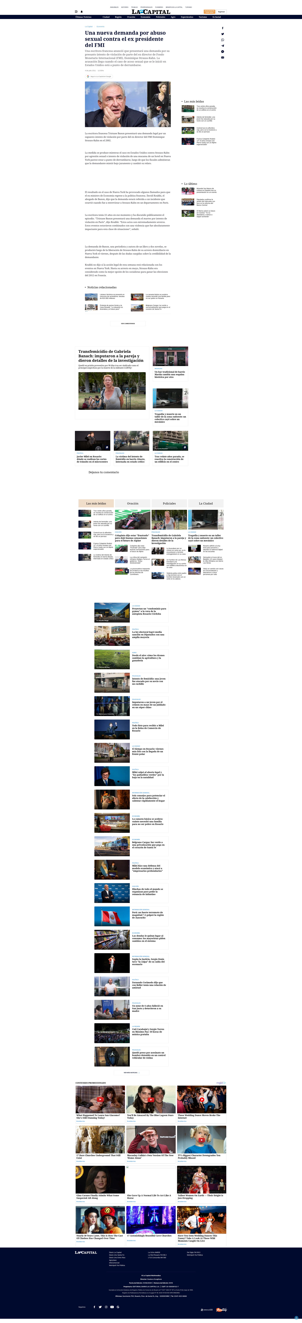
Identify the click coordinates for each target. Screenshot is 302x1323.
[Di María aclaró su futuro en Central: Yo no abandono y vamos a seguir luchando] (199, 213)
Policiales (160, 17)
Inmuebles (114, 7)
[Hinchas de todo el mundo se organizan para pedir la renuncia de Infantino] (131, 893)
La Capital (88, 26)
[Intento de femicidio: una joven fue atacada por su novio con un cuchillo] (199, 119)
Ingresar (221, 12)
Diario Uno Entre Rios (117, 1257)
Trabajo (134, 7)
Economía (145, 17)
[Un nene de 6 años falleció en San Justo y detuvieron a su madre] (131, 1010)
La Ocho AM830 (154, 1252)
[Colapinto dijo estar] (132, 527)
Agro (173, 17)
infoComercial (114, 1263)
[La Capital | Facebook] (94, 1307)
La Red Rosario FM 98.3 (157, 1255)
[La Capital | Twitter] (100, 1307)
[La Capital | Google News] (118, 1307)
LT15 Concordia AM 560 (157, 1257)
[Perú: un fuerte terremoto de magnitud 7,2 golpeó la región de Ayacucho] (131, 916)
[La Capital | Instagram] (106, 1307)
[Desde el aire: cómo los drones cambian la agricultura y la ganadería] (131, 659)
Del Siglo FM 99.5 (193, 1252)
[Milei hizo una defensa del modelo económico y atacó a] (131, 869)
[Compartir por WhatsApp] (222, 40)
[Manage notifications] (296, 1318)
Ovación (131, 17)
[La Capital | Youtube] (112, 1307)
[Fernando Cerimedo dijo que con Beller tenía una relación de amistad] (131, 986)
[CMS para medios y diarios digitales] (207, 1310)
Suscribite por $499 (209, 11)
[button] (76, 11)
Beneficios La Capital (174, 7)
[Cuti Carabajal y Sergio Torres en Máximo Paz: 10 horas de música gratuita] (131, 1033)
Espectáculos (187, 17)
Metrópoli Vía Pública (117, 1265)
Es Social (217, 17)
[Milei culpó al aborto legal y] (131, 776)
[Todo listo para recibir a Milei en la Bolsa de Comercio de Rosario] (131, 729)
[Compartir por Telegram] (222, 45)
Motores (124, 7)
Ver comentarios (128, 323)
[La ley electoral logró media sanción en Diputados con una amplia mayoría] (131, 636)
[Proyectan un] (131, 612)
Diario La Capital (115, 1252)
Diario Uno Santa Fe (116, 1255)
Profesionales (146, 7)
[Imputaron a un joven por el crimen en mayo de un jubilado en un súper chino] (131, 706)
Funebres (159, 7)
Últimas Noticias (83, 17)
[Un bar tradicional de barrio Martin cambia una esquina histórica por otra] (170, 363)
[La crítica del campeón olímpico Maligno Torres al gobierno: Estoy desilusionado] (132, 560)
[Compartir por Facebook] (222, 28)
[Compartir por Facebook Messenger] (222, 51)
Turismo (188, 7)
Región (118, 17)
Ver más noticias (130, 1072)
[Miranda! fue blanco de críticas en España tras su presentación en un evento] (199, 191)
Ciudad (106, 17)
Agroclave (113, 1260)
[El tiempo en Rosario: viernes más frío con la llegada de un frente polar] (131, 753)
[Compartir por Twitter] (222, 34)
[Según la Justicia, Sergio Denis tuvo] (131, 963)
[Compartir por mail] (222, 57)
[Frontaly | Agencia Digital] (220, 1310)
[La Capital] (151, 11)
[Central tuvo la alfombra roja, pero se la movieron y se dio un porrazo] (199, 130)
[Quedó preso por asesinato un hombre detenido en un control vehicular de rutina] (131, 1056)
